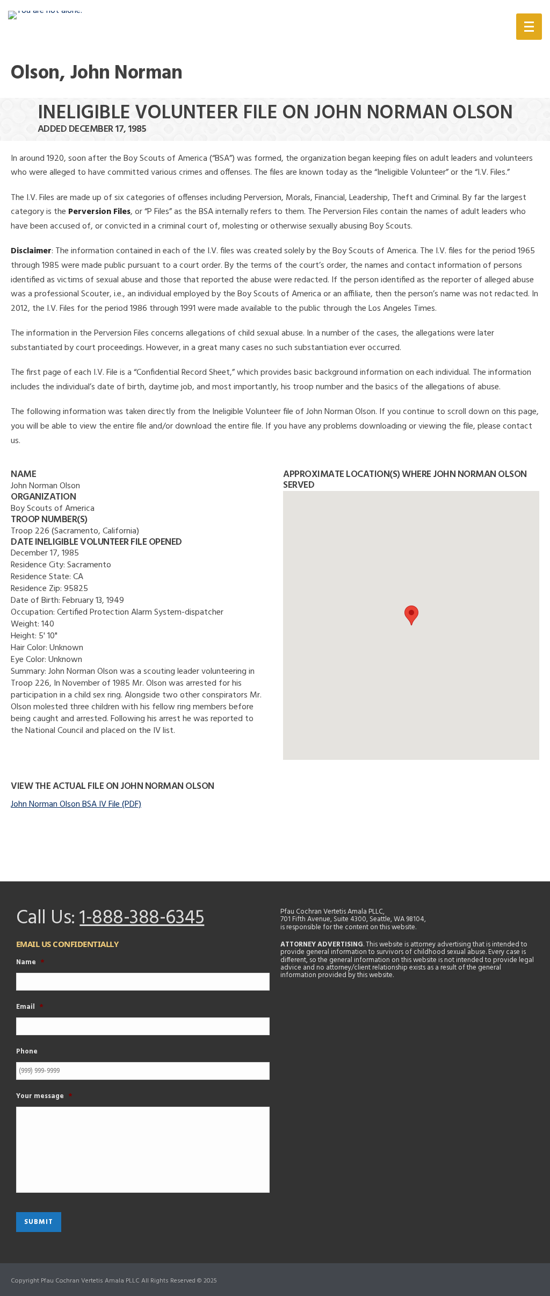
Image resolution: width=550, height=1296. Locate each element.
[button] (411, 615)
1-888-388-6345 (141, 918)
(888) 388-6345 (446, 28)
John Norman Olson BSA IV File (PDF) (76, 804)
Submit (38, 1222)
